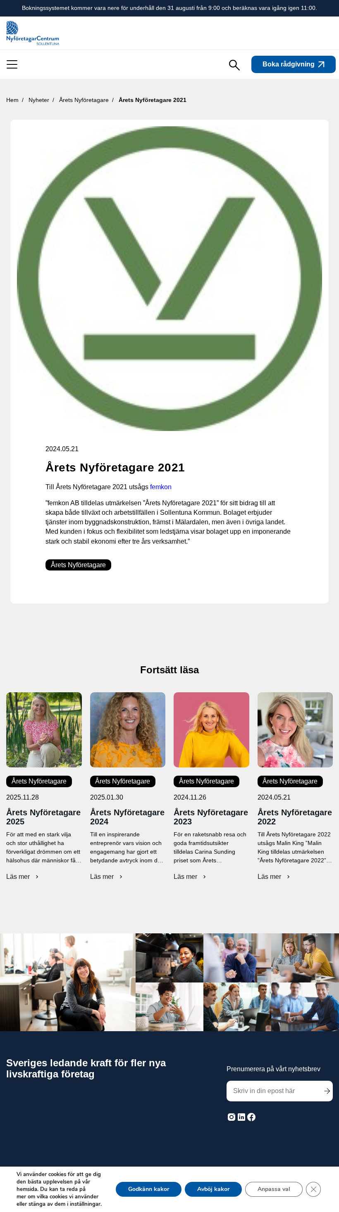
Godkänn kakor (148, 1189)
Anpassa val (274, 1189)
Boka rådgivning (289, 64)
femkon (161, 486)
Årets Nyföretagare (78, 564)
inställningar (85, 1204)
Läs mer (23, 877)
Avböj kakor (213, 1189)
